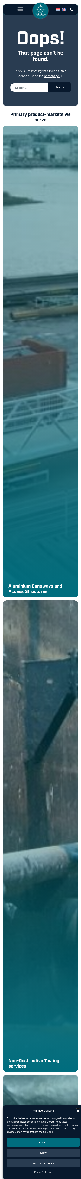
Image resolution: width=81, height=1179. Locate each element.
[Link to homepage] (40, 11)
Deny (43, 1153)
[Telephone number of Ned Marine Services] (71, 9)
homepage (52, 76)
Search (59, 87)
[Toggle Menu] (20, 9)
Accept (43, 1142)
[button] (78, 1110)
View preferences (43, 1163)
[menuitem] (59, 9)
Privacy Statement (43, 1172)
